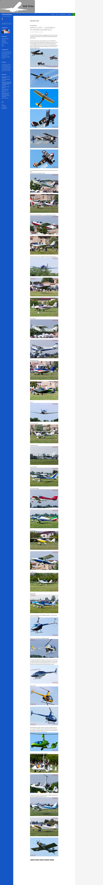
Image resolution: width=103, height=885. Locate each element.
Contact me (69, 14)
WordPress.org (4, 108)
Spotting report (33, 25)
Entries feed (3, 105)
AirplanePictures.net (5, 42)
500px (3, 45)
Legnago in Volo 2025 (5, 89)
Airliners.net (4, 40)
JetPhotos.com (4, 41)
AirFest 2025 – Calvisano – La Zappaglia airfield (43, 28)
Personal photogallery (5, 38)
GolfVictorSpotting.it (7, 14)
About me (53, 14)
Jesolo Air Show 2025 (5, 98)
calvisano (47, 859)
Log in (3, 104)
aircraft (32, 859)
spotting (52, 859)
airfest (37, 859)
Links (57, 14)
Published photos (63, 14)
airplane (41, 859)
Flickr (3, 44)
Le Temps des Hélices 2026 (6, 79)
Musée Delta (4, 80)
